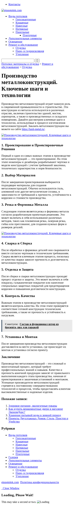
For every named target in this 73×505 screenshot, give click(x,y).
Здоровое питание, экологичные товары (33, 405)
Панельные (22, 450)
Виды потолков (18, 435)
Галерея (13, 457)
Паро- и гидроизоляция (30, 51)
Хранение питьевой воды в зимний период (35, 415)
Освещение (15, 41)
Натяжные (22, 28)
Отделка (21, 47)
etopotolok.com (10, 482)
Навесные (22, 25)
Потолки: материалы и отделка (20, 63)
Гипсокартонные (26, 19)
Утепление (22, 54)
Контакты (14, 4)
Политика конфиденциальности (39, 482)
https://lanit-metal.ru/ (33, 129)
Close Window (10, 488)
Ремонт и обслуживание (23, 466)
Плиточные (30, 35)
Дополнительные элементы (25, 38)
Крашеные (22, 22)
